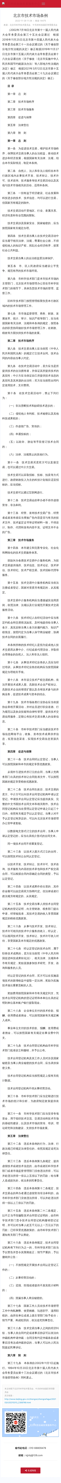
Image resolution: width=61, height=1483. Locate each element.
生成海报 (31, 1470)
